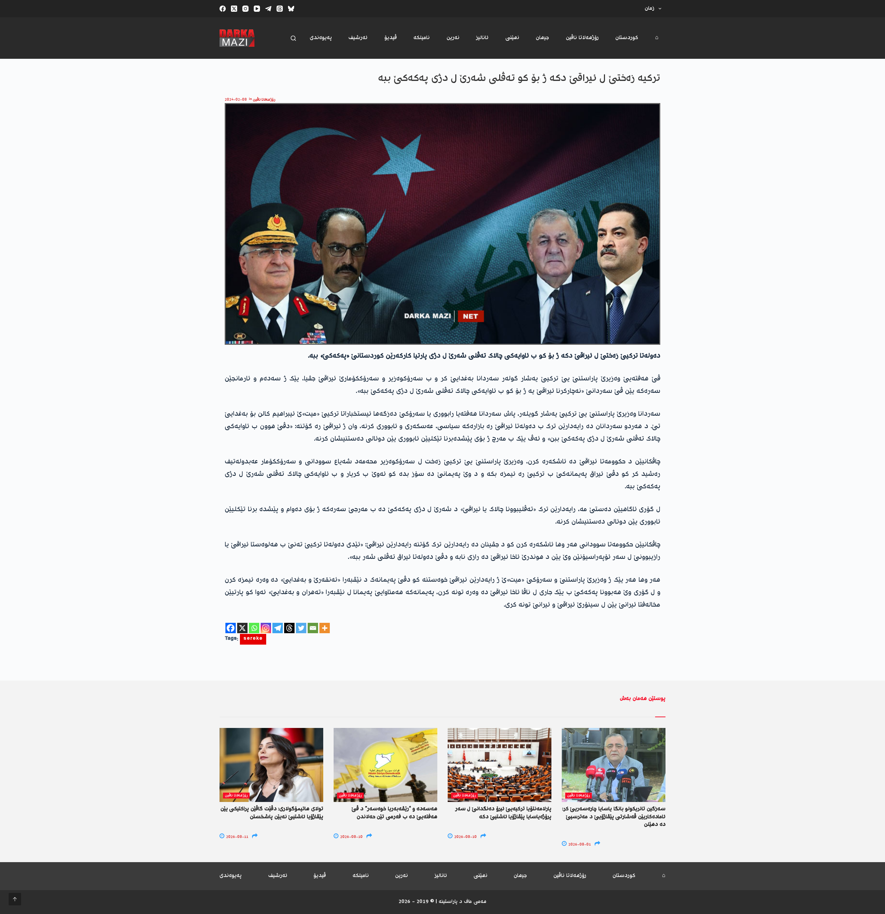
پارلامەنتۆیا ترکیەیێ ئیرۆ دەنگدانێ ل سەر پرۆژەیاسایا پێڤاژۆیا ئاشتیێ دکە (503, 813)
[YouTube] (257, 9)
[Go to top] (15, 899)
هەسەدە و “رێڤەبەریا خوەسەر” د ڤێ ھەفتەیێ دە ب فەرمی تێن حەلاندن (394, 813)
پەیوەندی (321, 38)
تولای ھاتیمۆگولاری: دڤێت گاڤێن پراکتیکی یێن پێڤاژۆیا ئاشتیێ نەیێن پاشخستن (272, 813)
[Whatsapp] (254, 628)
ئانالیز (482, 38)
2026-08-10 (351, 837)
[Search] (293, 38)
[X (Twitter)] (234, 9)
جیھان (542, 38)
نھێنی (512, 38)
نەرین (453, 38)
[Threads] (280, 9)
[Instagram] (245, 9)
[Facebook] (223, 9)
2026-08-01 (579, 845)
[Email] (313, 628)
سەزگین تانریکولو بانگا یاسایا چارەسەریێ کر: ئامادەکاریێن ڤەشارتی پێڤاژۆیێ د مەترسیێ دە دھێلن (613, 817)
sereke (253, 639)
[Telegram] (268, 9)
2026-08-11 (236, 837)
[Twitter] (301, 628)
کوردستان (626, 38)
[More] (324, 628)
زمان (649, 8)
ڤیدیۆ (390, 38)
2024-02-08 (236, 100)
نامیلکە (421, 38)
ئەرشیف (357, 38)
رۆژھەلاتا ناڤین (582, 38)
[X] (242, 628)
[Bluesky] (291, 9)
